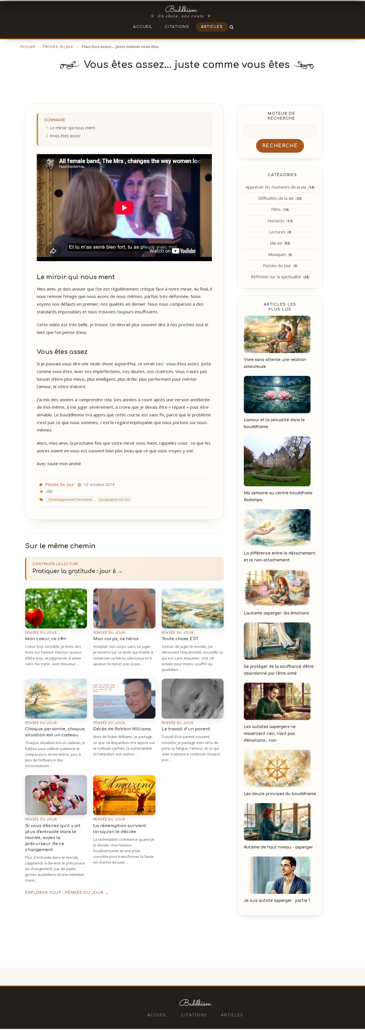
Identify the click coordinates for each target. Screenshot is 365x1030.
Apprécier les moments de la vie (280, 187)
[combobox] (280, 131)
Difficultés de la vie (280, 198)
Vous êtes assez (65, 135)
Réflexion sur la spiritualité (280, 276)
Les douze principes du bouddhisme (280, 794)
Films (280, 209)
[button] (232, 26)
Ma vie (280, 243)
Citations (177, 27)
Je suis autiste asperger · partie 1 (277, 900)
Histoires (280, 220)
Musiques (280, 254)
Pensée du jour (58, 46)
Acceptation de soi (114, 499)
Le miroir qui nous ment (72, 127)
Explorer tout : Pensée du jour (67, 893)
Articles (212, 27)
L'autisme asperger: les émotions (276, 613)
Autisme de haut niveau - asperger (278, 847)
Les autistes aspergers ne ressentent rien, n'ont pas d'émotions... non (270, 734)
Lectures (280, 232)
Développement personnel (70, 499)
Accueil (143, 27)
